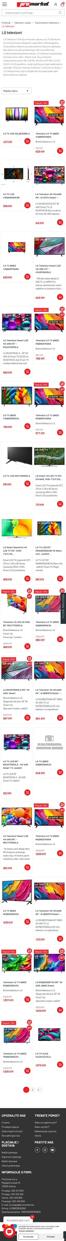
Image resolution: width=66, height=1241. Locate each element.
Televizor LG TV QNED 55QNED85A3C (14, 984)
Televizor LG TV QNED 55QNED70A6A (47, 417)
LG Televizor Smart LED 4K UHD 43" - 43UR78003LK (48, 269)
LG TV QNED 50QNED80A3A (43, 763)
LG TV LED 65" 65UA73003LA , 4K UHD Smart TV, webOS (15, 764)
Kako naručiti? (42, 1126)
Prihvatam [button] (51, 1237)
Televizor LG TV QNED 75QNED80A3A (14, 1055)
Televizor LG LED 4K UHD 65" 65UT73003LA (16, 623)
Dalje (38, 1089)
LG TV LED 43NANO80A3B (11, 196)
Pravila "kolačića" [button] (26, 1231)
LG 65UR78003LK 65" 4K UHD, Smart (16, 691)
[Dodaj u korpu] (27, 141)
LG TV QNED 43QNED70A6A (11, 267)
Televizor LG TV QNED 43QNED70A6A (47, 135)
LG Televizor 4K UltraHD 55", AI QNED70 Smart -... (49, 691)
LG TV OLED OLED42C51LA (43, 1055)
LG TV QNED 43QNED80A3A (11, 417)
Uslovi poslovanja (11, 1165)
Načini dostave (9, 1161)
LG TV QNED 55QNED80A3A (11, 912)
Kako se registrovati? (46, 1122)
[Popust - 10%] (49, 114)
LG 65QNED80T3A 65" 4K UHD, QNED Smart (49, 984)
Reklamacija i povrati (45, 1131)
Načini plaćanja (9, 1152)
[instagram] (45, 1150)
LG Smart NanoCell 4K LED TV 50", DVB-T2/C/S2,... (15, 550)
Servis (38, 1135)
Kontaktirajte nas (11, 1135)
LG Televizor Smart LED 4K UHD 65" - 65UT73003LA (15, 839)
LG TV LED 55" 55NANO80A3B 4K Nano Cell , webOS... (49, 550)
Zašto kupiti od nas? (12, 1131)
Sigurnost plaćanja (11, 1156)
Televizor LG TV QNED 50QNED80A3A (47, 623)
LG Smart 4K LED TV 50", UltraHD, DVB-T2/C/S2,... (49, 477)
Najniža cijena (16, 91)
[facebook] (37, 1150)
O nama (5, 1122)
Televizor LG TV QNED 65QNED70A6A (47, 838)
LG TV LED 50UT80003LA (16, 475)
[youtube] (52, 1150)
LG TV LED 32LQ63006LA (16, 133)
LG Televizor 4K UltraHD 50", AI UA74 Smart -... (48, 196)
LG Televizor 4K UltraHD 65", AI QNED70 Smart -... (49, 912)
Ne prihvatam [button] (28, 1237)
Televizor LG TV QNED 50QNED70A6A (47, 342)
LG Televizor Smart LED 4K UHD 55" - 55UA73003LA (15, 343)
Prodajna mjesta (10, 1126)
